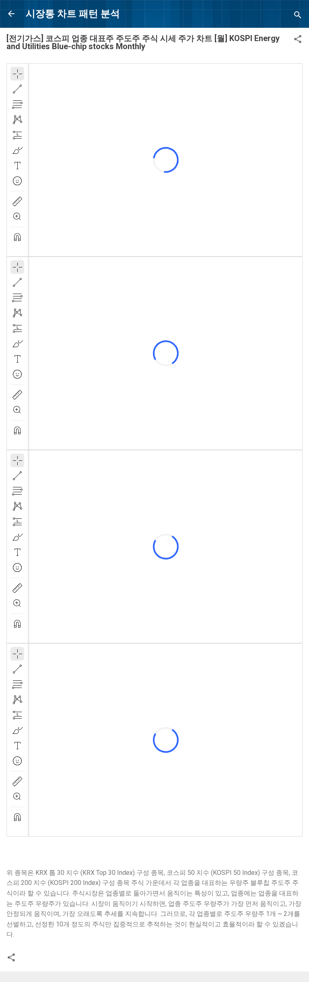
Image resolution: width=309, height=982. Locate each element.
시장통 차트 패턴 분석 (73, 13)
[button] (298, 40)
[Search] (298, 16)
